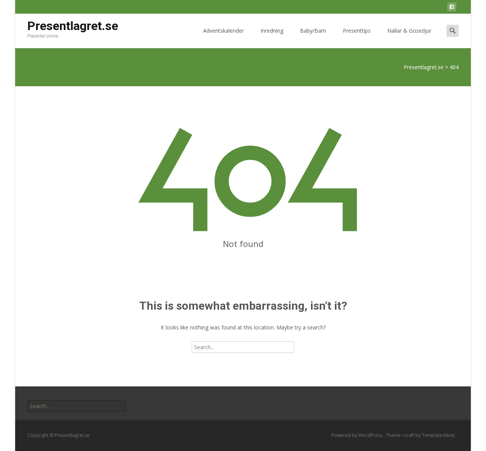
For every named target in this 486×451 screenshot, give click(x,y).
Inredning (271, 30)
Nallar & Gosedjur (409, 30)
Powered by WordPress (357, 435)
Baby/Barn (313, 30)
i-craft (408, 435)
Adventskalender (223, 30)
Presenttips (357, 30)
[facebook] (451, 8)
